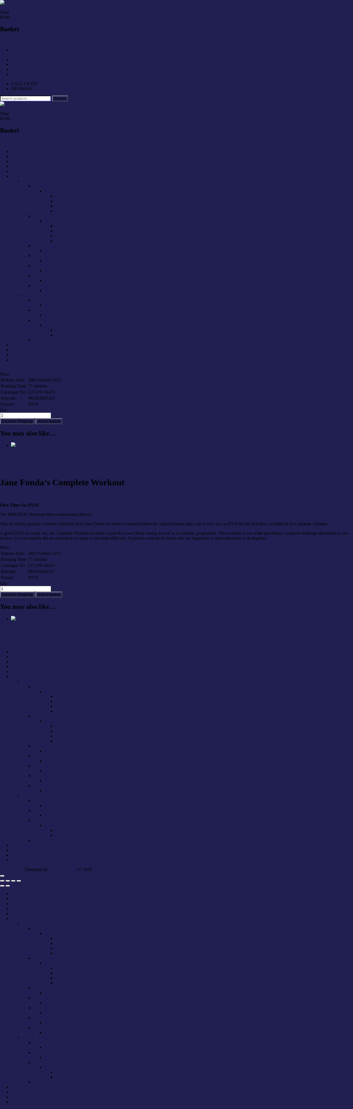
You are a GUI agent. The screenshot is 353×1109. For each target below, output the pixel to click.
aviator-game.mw (59, 221)
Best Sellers (21, 166)
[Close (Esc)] (19, 881)
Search (60, 98)
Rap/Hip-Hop (45, 245)
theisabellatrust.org (71, 335)
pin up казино (56, 315)
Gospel (39, 275)
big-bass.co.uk (67, 230)
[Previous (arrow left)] (2, 886)
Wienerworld (11, 869)
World (38, 285)
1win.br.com (66, 201)
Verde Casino (56, 290)
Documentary (45, 300)
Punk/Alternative (48, 216)
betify (49, 270)
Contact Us (21, 359)
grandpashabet (56, 260)
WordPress (102, 869)
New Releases (23, 161)
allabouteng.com (58, 191)
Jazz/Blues (42, 255)
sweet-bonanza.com (72, 330)
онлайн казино (58, 305)
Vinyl (16, 350)
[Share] (13, 881)
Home (16, 151)
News (16, 156)
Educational (43, 320)
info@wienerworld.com (332, 88)
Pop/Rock (41, 186)
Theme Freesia (63, 869)
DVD (16, 176)
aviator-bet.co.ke (69, 211)
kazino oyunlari (57, 250)
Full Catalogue (24, 171)
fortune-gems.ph (69, 240)
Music (27, 181)
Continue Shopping (17, 421)
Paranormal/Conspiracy (53, 310)
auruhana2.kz (67, 206)
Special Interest (35, 295)
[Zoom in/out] (2, 881)
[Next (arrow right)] (8, 886)
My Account (22, 50)
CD (14, 345)
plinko (49, 280)
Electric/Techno (46, 265)
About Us (19, 354)
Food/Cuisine (45, 340)
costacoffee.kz (67, 235)
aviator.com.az (67, 226)
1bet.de (61, 196)
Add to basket (49, 421)
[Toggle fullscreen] (8, 881)
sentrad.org (53, 325)
